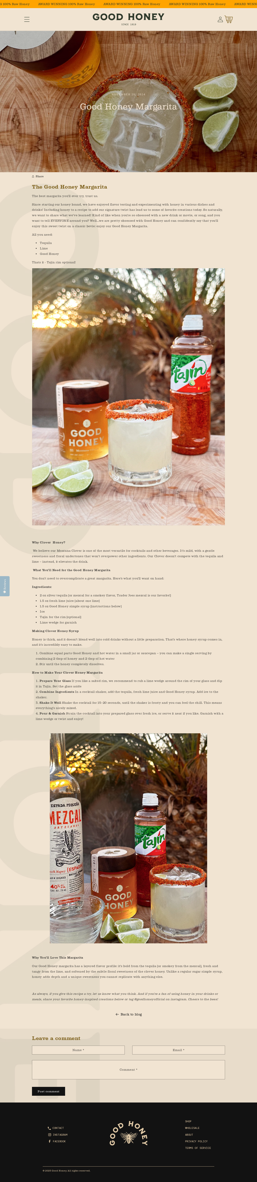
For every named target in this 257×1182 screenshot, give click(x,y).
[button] (27, 19)
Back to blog (131, 1014)
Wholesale (192, 1128)
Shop (188, 1121)
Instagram (60, 1134)
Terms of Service (198, 1148)
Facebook (59, 1141)
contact (58, 1128)
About (189, 1134)
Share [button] (40, 176)
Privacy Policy (196, 1141)
